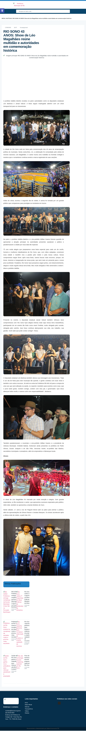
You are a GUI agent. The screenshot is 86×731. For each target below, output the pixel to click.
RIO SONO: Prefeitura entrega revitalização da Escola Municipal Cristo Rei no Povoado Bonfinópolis (15, 599)
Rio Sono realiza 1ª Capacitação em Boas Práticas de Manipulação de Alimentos (28, 597)
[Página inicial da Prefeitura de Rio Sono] (19, 5)
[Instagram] (59, 703)
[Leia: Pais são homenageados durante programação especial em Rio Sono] (19, 668)
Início (3, 18)
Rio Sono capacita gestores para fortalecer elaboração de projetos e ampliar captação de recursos (27, 631)
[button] (82, 5)
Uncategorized (24, 27)
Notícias (9, 18)
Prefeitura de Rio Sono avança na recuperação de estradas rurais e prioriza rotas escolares (15, 629)
